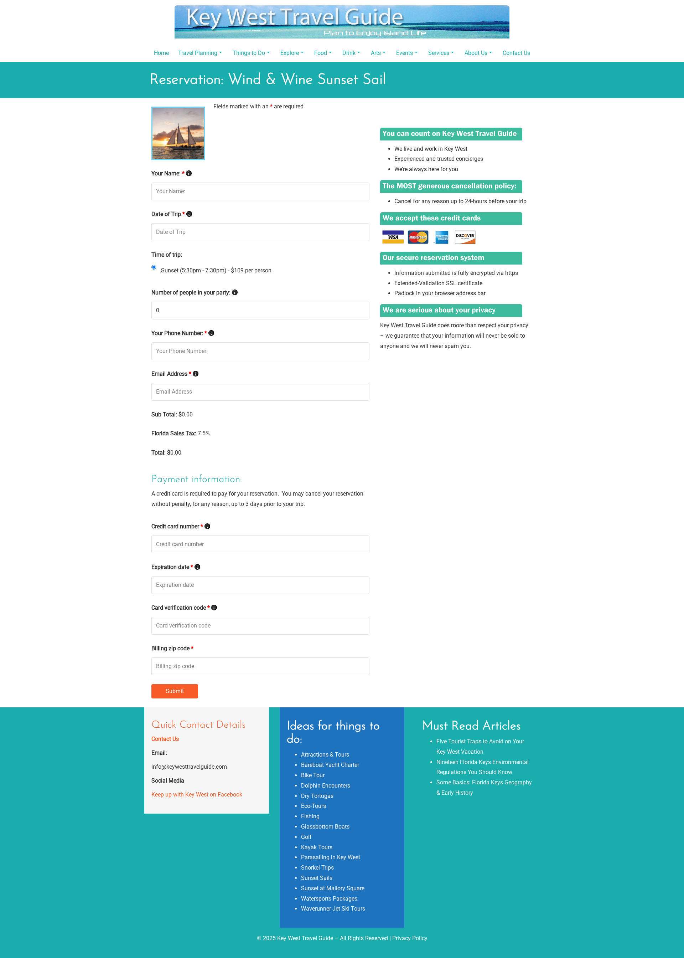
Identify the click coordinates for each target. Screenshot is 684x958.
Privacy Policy (410, 938)
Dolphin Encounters (325, 785)
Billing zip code (172, 648)
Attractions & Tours (325, 754)
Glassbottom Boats (325, 826)
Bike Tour (313, 775)
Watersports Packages (329, 898)
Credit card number (180, 526)
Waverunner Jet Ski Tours (333, 908)
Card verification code (184, 607)
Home (161, 53)
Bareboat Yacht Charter (330, 765)
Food (320, 53)
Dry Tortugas (317, 796)
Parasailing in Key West (330, 857)
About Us (476, 53)
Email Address (174, 373)
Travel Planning (197, 53)
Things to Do (249, 53)
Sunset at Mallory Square (332, 888)
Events (404, 53)
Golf (306, 837)
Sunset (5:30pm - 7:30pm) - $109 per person (216, 270)
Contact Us (516, 53)
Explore (289, 53)
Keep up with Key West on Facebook (196, 794)
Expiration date (175, 567)
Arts (376, 53)
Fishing (310, 816)
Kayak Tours (316, 847)
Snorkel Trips (317, 867)
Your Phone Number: (182, 333)
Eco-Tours (313, 806)
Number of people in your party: (194, 292)
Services (438, 53)
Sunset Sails (316, 878)
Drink (349, 53)
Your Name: (171, 173)
